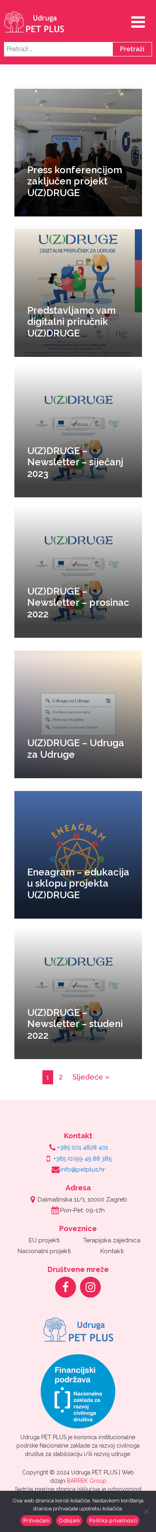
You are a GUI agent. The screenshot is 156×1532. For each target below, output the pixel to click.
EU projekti (44, 1240)
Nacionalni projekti (44, 1251)
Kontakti (112, 1251)
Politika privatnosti (113, 1520)
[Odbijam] (146, 1512)
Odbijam (69, 1520)
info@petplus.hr (82, 1169)
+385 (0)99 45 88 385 (82, 1158)
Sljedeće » (91, 1077)
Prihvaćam (36, 1520)
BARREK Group (86, 1481)
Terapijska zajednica (111, 1240)
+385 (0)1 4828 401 (82, 1147)
